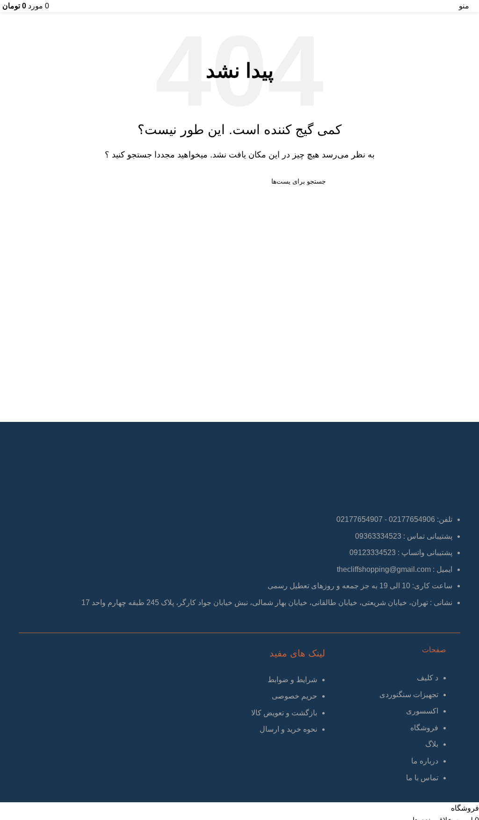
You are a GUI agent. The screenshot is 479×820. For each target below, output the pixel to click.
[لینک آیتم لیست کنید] (388, 732)
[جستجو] (156, 181)
